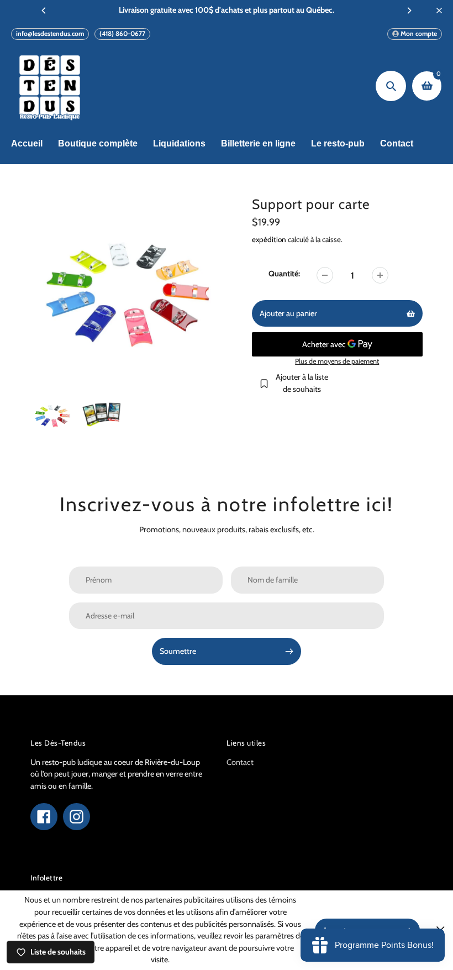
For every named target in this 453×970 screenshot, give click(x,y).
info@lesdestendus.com (50, 33)
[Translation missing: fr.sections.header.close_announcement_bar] (439, 10)
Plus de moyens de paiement (337, 361)
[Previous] (44, 10)
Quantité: (284, 274)
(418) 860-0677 (122, 33)
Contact (240, 762)
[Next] (408, 10)
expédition (270, 239)
